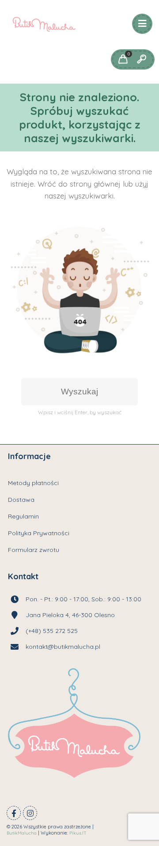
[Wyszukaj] (141, 59)
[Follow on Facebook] (14, 813)
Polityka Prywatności (38, 533)
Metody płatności (33, 483)
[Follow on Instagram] (30, 813)
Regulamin (23, 516)
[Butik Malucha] (44, 24)
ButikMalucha (22, 833)
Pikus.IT (78, 833)
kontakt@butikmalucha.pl (63, 647)
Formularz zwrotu (33, 550)
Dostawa (21, 500)
